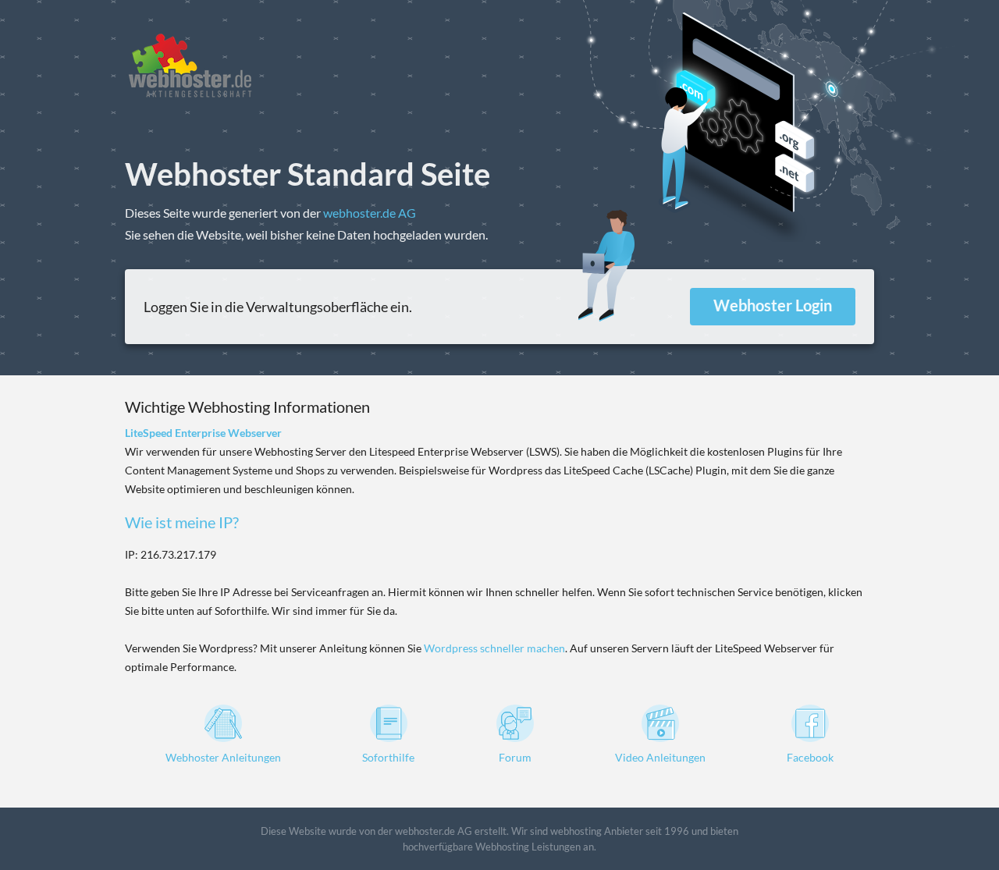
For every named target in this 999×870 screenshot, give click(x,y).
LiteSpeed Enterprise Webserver (203, 432)
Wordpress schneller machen (494, 648)
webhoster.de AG (369, 212)
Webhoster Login (772, 305)
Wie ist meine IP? (182, 522)
